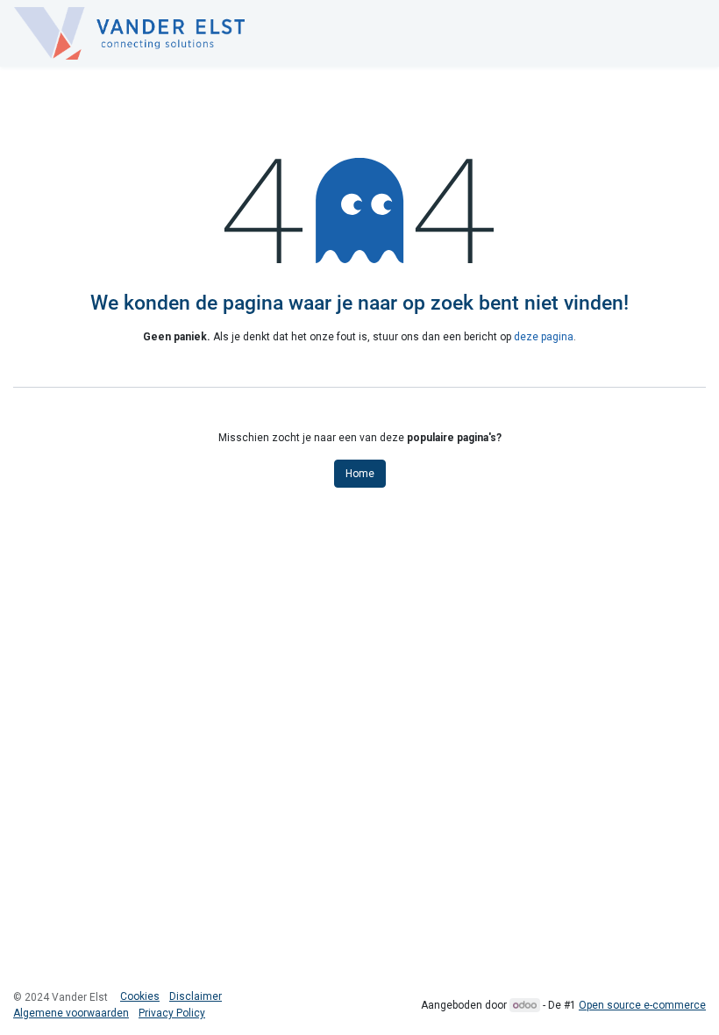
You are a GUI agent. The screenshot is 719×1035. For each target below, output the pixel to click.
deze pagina (543, 337)
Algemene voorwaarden (71, 1013)
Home (359, 474)
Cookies (140, 996)
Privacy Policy (172, 1013)
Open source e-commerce (642, 1005)
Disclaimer (195, 996)
